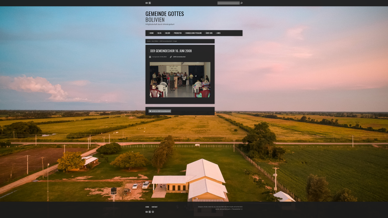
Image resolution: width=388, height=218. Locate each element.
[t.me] (153, 212)
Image (175, 41)
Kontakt (155, 207)
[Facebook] (150, 3)
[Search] (241, 3)
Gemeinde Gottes (165, 16)
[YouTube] (147, 3)
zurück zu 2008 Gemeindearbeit (160, 111)
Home (149, 41)
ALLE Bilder (155, 41)
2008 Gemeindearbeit (166, 41)
